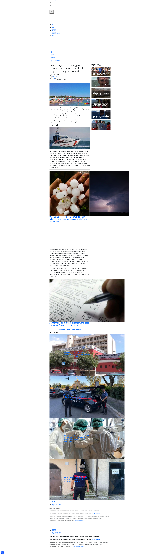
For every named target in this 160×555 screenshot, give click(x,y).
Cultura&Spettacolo (56, 33)
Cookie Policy (58, 508)
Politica (53, 26)
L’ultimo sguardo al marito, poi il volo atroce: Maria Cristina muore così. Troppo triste (100, 116)
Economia (54, 32)
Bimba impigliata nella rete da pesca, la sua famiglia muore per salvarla (100, 127)
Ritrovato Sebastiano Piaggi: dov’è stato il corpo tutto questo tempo (100, 84)
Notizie (93, 72)
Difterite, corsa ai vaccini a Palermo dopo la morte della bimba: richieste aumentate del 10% (77, 355)
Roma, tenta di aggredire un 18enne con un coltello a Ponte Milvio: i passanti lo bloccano (75, 397)
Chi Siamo (54, 501)
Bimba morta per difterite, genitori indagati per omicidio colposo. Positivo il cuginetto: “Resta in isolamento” (76, 438)
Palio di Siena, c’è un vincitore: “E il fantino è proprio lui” (100, 74)
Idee (53, 24)
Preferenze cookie (56, 506)
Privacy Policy (52, 508)
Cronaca (54, 29)
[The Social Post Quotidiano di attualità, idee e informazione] (86, 18)
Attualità (54, 30)
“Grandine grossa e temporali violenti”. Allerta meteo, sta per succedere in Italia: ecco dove (69, 219)
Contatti (54, 502)
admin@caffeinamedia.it (97, 513)
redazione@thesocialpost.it (79, 520)
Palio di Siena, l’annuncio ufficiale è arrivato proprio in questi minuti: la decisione (100, 95)
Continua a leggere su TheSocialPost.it (69, 329)
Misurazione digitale (56, 504)
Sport (53, 35)
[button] (2, 552)
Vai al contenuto (52, 0)
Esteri (53, 27)
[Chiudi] (52, 12)
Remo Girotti (56, 76)
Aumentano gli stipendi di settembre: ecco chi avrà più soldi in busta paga (69, 323)
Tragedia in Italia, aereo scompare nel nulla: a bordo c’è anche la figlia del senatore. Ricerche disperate (101, 105)
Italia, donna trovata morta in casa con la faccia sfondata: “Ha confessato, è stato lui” (76, 479)
